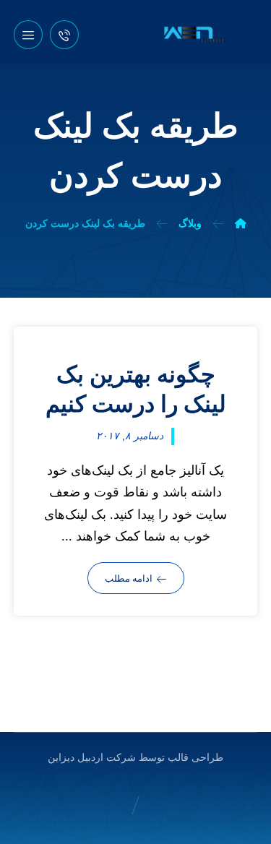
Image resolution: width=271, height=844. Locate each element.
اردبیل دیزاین (75, 757)
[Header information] (64, 33)
